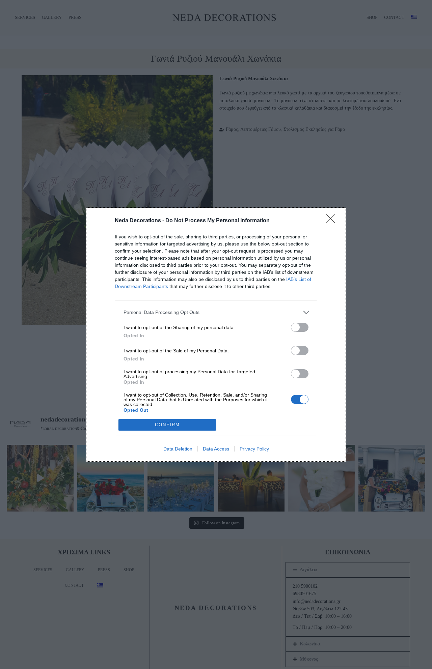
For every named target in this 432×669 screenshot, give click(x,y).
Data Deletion (177, 449)
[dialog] (216, 335)
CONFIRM (167, 424)
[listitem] (216, 312)
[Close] (332, 220)
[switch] (299, 327)
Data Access (216, 449)
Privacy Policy (254, 449)
